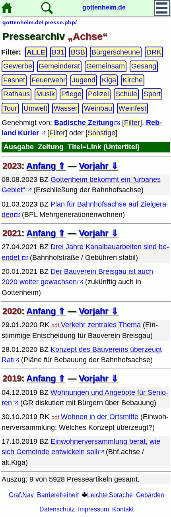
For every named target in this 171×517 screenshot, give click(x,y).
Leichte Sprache (110, 495)
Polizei (98, 94)
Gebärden (150, 495)
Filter (132, 123)
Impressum (93, 509)
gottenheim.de (104, 7)
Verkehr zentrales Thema (101, 325)
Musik (45, 94)
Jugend (83, 80)
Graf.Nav (21, 495)
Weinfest (132, 108)
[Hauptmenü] (162, 8)
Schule (126, 94)
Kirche (132, 80)
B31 (58, 52)
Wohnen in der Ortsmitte (99, 417)
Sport (152, 94)
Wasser (66, 108)
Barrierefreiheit (58, 495)
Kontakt (123, 509)
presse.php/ (61, 22)
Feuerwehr (48, 80)
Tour (10, 108)
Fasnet (14, 80)
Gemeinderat (59, 66)
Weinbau (98, 108)
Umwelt (35, 108)
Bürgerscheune (115, 52)
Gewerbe (17, 66)
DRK (153, 52)
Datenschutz (57, 509)
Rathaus (16, 94)
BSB (78, 52)
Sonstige (101, 133)
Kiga (109, 80)
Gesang (143, 66)
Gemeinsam (105, 66)
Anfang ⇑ (45, 166)
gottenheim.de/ (22, 22)
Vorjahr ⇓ (98, 166)
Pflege (71, 94)
